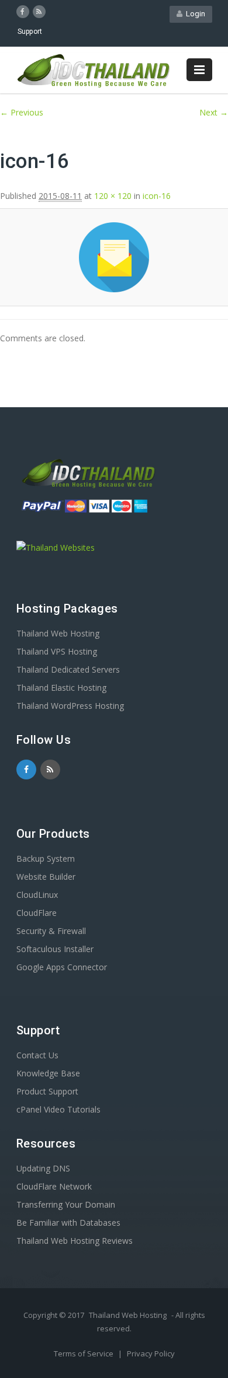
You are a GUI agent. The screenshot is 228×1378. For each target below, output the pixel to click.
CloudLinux (37, 894)
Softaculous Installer (55, 948)
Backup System (45, 858)
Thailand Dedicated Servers (68, 669)
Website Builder (45, 876)
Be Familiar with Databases (68, 1222)
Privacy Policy (151, 1353)
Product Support (47, 1091)
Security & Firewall (51, 930)
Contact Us (37, 1055)
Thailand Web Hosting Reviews (74, 1240)
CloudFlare (36, 912)
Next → (213, 112)
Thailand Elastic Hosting (61, 687)
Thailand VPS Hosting (56, 651)
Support (30, 31)
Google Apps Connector (61, 967)
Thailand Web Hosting (57, 633)
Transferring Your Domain (65, 1204)
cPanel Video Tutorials (58, 1109)
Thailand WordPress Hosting (70, 705)
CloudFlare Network (54, 1186)
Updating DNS (43, 1168)
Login (193, 13)
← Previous (21, 112)
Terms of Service (84, 1353)
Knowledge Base (48, 1073)
